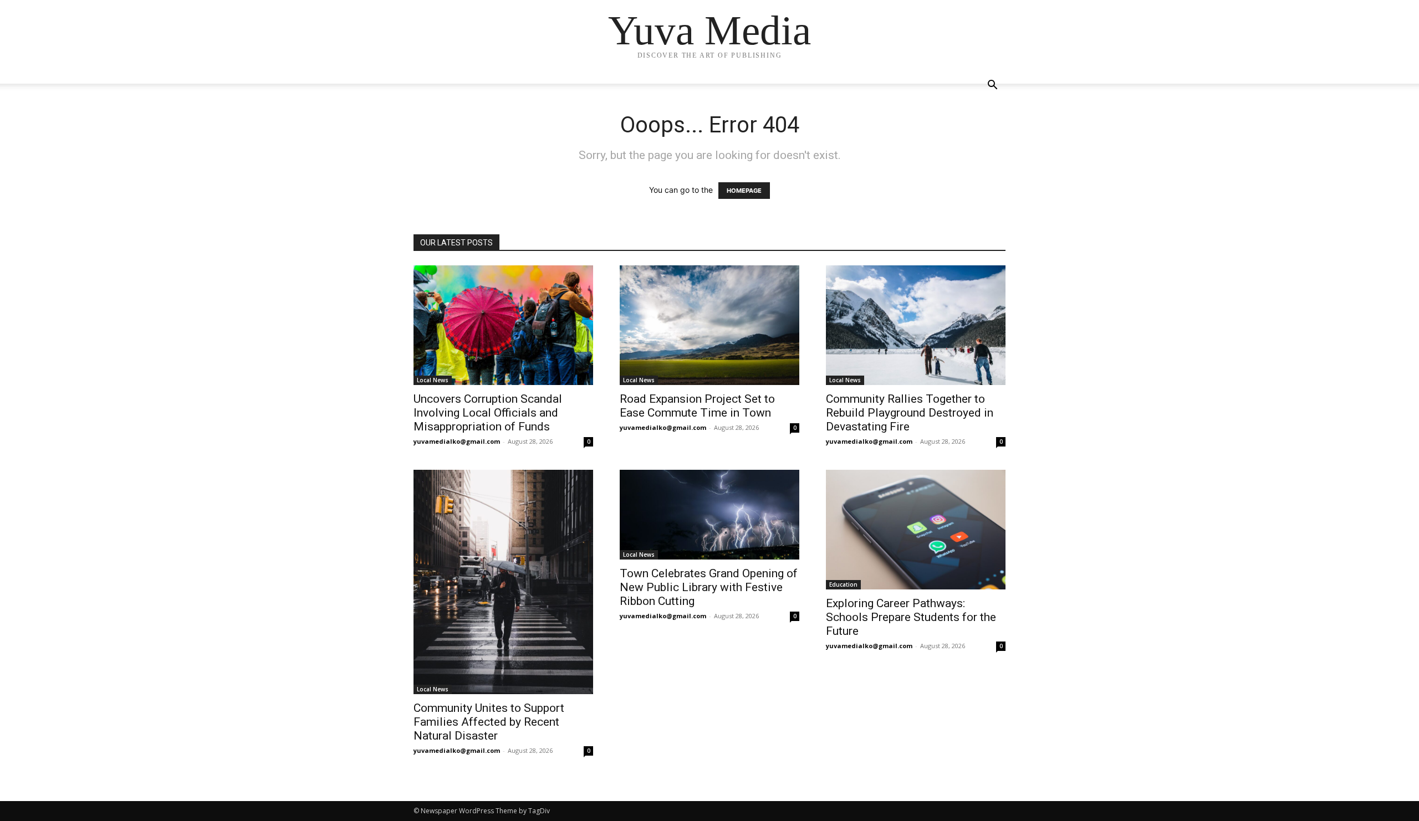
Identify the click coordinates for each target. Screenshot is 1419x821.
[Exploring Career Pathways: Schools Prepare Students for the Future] (915, 529)
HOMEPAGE (744, 190)
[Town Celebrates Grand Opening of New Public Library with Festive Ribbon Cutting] (709, 515)
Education (843, 584)
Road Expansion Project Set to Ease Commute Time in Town (697, 405)
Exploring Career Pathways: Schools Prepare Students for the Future (911, 617)
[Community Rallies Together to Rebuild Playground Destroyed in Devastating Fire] (915, 325)
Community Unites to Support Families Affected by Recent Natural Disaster (489, 721)
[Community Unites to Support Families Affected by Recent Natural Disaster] (503, 582)
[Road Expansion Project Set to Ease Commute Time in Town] (709, 325)
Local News (432, 380)
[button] (992, 86)
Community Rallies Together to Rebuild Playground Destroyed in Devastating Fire (909, 412)
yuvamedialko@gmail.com (457, 441)
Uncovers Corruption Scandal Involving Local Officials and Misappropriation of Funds (488, 412)
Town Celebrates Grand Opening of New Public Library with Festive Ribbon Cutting (709, 587)
